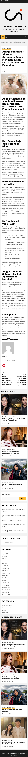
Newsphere (22, 753)
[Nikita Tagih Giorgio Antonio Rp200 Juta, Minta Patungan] (14, 404)
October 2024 (5, 592)
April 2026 (4, 563)
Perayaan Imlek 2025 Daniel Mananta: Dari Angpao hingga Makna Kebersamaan (21, 380)
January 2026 (5, 570)
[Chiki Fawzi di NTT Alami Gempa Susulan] (14, 469)
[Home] (3, 37)
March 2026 (5, 566)
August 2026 (5, 553)
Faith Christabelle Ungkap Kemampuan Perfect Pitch (11, 452)
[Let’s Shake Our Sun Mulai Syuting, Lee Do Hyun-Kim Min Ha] (14, 727)
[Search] (26, 36)
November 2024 (6, 590)
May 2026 (4, 561)
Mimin (12, 71)
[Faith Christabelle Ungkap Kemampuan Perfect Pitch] (14, 437)
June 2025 (4, 578)
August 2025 (5, 575)
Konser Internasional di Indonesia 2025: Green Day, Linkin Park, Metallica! (7, 379)
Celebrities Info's (14, 26)
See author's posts (10, 360)
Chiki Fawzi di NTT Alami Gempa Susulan (12, 520)
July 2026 (4, 556)
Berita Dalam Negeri (6, 48)
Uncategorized (5, 612)
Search (6, 494)
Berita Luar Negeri (6, 608)
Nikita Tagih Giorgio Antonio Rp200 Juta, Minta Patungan (13, 419)
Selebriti (13, 416)
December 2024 (6, 587)
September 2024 (6, 594)
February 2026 (5, 568)
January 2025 (5, 585)
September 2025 (6, 573)
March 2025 (5, 580)
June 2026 (4, 558)
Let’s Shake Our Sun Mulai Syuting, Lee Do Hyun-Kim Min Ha (13, 743)
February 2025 (5, 582)
